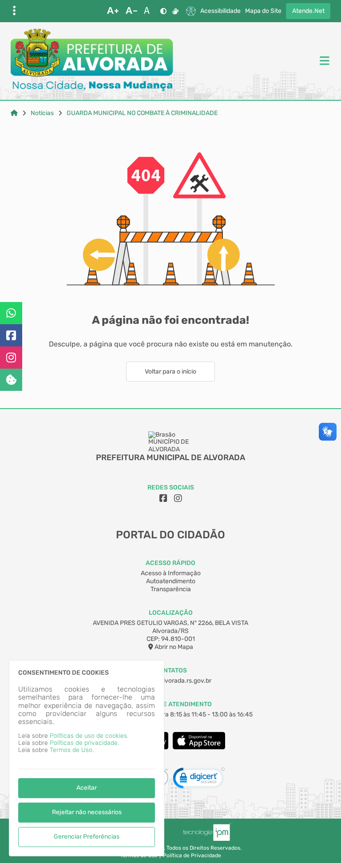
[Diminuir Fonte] (131, 11)
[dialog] (86, 758)
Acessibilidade (220, 11)
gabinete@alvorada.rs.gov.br (170, 680)
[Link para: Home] (14, 113)
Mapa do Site (263, 11)
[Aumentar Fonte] (112, 11)
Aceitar (86, 787)
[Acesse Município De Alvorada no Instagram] (178, 498)
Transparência (171, 589)
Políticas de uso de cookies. (89, 736)
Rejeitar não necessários (87, 812)
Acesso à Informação (171, 573)
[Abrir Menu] (323, 61)
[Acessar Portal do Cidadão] (92, 61)
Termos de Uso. (72, 750)
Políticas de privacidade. (84, 743)
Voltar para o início (170, 371)
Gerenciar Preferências (86, 836)
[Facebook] (11, 335)
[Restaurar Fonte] (149, 11)
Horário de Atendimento (171, 704)
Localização (171, 612)
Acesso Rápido (170, 563)
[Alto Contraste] (163, 11)
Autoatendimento (170, 581)
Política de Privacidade (192, 856)
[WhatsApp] (11, 313)
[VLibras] (175, 11)
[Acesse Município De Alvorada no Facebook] (163, 498)
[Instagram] (11, 357)
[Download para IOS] (199, 747)
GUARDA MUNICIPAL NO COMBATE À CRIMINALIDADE (142, 113)
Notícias (42, 113)
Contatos (171, 670)
